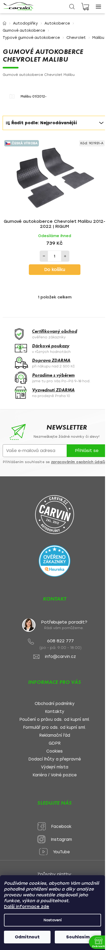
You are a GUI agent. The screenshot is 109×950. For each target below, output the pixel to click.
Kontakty (54, 711)
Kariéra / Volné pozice (55, 775)
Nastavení (53, 920)
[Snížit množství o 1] (44, 256)
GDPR (55, 743)
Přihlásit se (86, 450)
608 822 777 (60, 641)
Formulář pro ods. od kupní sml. (54, 727)
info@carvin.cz (60, 656)
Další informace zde (26, 906)
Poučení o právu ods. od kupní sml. (54, 719)
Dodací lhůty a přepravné (54, 759)
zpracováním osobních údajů (78, 462)
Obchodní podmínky (55, 704)
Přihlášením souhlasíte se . (54, 462)
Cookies (54, 751)
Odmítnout (27, 936)
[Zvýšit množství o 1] (65, 256)
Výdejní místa (54, 767)
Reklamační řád (54, 735)
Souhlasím (78, 936)
